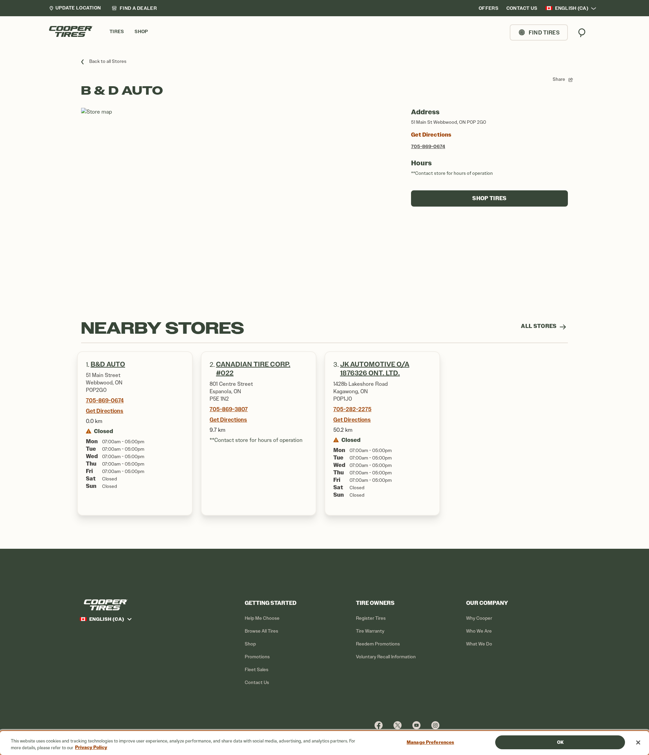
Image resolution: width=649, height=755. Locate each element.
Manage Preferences (430, 742)
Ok (560, 742)
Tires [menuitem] (117, 31)
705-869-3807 (229, 409)
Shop (250, 644)
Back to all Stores (107, 61)
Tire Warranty (370, 631)
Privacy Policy (91, 748)
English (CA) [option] (571, 8)
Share (559, 79)
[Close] (638, 742)
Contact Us (257, 682)
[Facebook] (379, 725)
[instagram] (435, 725)
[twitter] (397, 725)
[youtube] (416, 725)
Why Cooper (479, 618)
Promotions (257, 657)
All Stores (539, 326)
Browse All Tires (261, 631)
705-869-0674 (428, 146)
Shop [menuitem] (141, 31)
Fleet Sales (256, 670)
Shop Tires (489, 198)
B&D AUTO (108, 364)
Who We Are (479, 631)
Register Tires (371, 618)
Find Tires (544, 32)
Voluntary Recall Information (386, 657)
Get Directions (431, 134)
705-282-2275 (352, 409)
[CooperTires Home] (71, 31)
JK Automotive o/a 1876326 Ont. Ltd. (374, 368)
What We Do (479, 644)
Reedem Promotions (378, 644)
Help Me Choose (262, 618)
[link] (134, 8)
